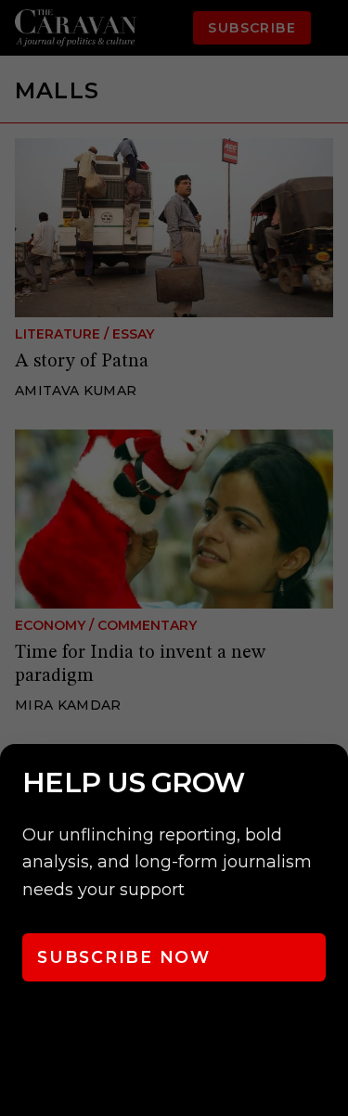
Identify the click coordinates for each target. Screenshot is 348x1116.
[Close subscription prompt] (329, 783)
